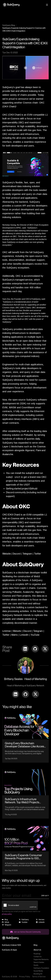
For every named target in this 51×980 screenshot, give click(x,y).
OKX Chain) (15, 114)
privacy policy (7, 914)
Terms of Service (39, 976)
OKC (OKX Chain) (11, 514)
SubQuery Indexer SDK (11, 945)
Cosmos (41, 446)
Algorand (29, 450)
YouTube (35, 634)
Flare (39, 450)
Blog (35, 945)
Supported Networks (41, 959)
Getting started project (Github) (21, 488)
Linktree (6, 631)
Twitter (37, 553)
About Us (37, 950)
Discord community (16, 492)
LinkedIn (24, 634)
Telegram (27, 553)
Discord (16, 553)
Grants (36, 965)
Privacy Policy (24, 976)
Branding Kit (38, 974)
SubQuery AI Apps (9, 950)
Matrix (14, 634)
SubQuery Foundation (41, 968)
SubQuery (7, 572)
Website (6, 553)
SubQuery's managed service (17, 279)
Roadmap (37, 954)
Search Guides (39, 962)
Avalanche (7, 454)
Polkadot (28, 434)
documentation (16, 259)
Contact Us (38, 957)
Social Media (38, 971)
